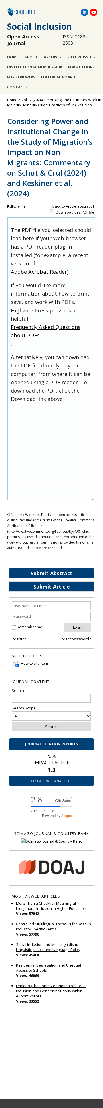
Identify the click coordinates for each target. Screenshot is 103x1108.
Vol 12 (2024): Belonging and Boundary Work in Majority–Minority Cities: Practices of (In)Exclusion (54, 102)
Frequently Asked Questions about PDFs (45, 331)
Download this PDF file (75, 212)
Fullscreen (16, 206)
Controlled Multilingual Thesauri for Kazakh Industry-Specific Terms (53, 926)
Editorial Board (58, 77)
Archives (53, 57)
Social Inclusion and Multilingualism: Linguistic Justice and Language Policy (48, 947)
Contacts (17, 87)
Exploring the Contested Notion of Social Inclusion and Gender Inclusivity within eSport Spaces (51, 991)
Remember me (29, 626)
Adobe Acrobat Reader (39, 271)
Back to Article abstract (72, 206)
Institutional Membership (34, 67)
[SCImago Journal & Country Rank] (51, 841)
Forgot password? (75, 638)
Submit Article (51, 586)
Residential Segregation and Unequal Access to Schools (48, 968)
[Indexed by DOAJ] (51, 868)
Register (19, 638)
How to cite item (34, 663)
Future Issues (81, 57)
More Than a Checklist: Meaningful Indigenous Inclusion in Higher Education (51, 906)
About (31, 57)
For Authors (81, 67)
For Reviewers (21, 77)
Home (13, 57)
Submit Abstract (51, 573)
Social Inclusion (39, 26)
